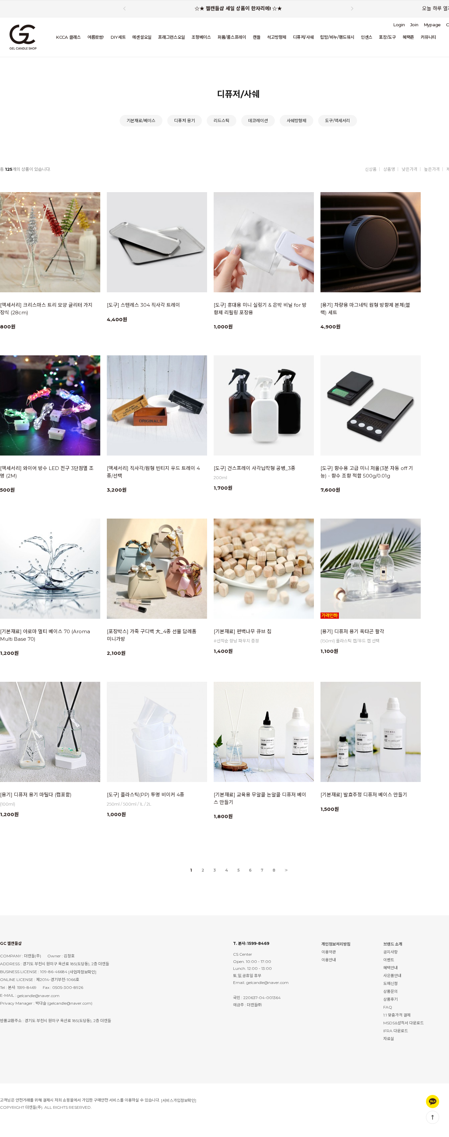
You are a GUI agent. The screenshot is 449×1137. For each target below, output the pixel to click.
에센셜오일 (142, 37)
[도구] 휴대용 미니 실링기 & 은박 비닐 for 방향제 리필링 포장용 (260, 309)
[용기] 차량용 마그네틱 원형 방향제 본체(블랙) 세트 (365, 309)
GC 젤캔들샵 (11, 943)
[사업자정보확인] (82, 972)
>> (286, 870)
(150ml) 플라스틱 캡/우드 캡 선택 (350, 640)
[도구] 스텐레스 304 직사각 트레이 (143, 305)
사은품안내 (392, 975)
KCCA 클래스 (68, 37)
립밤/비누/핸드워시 (337, 37)
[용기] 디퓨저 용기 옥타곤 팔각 (352, 631)
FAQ (387, 1007)
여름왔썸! (95, 37)
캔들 (256, 37)
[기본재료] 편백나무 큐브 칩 (243, 631)
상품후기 (390, 999)
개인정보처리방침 (335, 944)
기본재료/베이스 (141, 120)
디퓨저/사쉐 (303, 37)
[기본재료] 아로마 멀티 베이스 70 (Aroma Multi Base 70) (45, 635)
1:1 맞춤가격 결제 (397, 1015)
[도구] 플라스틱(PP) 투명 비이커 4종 (145, 794)
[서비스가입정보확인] (178, 1100)
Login (399, 24)
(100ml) (7, 804)
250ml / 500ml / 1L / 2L (129, 804)
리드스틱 (221, 120)
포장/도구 (387, 37)
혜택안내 (390, 967)
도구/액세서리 (337, 120)
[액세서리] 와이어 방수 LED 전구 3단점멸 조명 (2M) (47, 472)
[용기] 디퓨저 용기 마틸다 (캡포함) (36, 794)
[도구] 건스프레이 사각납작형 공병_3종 (254, 468)
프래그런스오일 (171, 37)
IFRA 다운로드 (395, 1030)
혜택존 (408, 37)
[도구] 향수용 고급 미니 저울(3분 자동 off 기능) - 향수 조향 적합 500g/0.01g (366, 472)
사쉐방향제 (296, 120)
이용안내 (328, 959)
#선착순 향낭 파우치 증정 (236, 640)
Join (414, 24)
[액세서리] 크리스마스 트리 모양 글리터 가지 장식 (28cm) (46, 309)
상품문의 (390, 991)
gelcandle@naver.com (38, 995)
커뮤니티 (428, 37)
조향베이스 (201, 37)
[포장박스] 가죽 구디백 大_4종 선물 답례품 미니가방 (152, 635)
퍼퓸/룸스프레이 (232, 37)
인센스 (366, 37)
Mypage (432, 24)
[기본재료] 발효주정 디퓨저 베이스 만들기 (363, 794)
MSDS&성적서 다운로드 (403, 1022)
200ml (220, 477)
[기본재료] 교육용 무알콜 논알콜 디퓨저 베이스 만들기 (260, 798)
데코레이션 (258, 120)
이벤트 (388, 959)
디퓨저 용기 (184, 120)
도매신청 (390, 983)
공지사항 (390, 951)
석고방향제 (276, 37)
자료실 (388, 1038)
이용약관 (328, 951)
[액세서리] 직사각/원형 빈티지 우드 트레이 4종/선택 (153, 472)
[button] (352, 8)
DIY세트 (118, 37)
